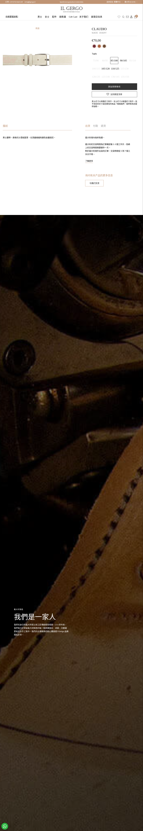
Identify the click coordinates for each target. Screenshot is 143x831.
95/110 (132, 60)
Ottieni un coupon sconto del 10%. (71, 2)
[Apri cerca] (123, 17)
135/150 (125, 76)
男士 (40, 17)
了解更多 (89, 161)
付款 (95, 126)
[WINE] (94, 46)
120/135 (96, 76)
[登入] (130, 17)
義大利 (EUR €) (130, 2)
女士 (47, 17)
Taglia (94, 53)
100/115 (96, 68)
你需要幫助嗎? (12, 16)
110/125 (115, 68)
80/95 (105, 60)
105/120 (105, 68)
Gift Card (73, 17)
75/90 (96, 60)
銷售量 (62, 17)
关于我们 (83, 17)
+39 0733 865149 (16, 2)
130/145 (115, 76)
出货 (87, 126)
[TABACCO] (99, 46)
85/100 (114, 60)
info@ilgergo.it (30, 2)
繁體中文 (117, 2)
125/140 (106, 76)
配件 (54, 17)
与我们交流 (94, 183)
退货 (103, 126)
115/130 (125, 68)
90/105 (123, 60)
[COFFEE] (104, 46)
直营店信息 (96, 17)
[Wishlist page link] (119, 17)
